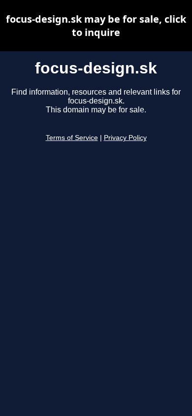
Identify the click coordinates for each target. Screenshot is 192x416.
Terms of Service (72, 137)
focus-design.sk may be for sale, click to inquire (96, 25)
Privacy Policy (125, 137)
